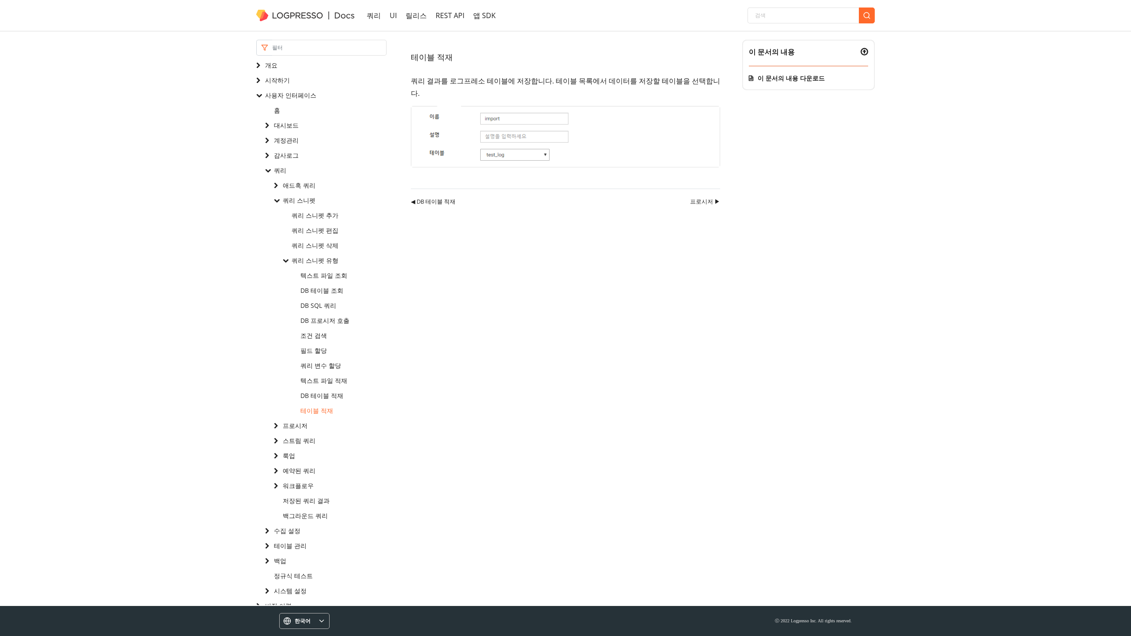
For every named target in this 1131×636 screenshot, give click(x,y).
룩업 (289, 455)
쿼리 (374, 15)
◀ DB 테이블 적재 (433, 201)
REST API (450, 15)
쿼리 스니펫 (299, 200)
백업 (280, 560)
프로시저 (295, 425)
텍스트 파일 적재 (323, 380)
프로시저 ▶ (705, 201)
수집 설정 (287, 530)
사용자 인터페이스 (290, 95)
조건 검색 (313, 335)
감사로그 (286, 155)
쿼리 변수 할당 (320, 365)
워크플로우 (298, 485)
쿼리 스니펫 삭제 (315, 245)
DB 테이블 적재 (321, 395)
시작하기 (277, 80)
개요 (271, 65)
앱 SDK (484, 15)
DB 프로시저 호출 (324, 320)
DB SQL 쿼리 (318, 305)
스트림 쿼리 (299, 440)
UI (393, 15)
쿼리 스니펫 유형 (315, 260)
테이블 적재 (316, 410)
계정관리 (286, 140)
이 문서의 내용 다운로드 (791, 78)
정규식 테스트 (293, 576)
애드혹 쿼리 (299, 185)
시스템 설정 (290, 591)
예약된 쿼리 (299, 470)
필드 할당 (313, 350)
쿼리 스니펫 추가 (315, 215)
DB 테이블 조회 (321, 290)
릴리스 (416, 15)
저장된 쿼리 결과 (306, 500)
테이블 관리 (290, 545)
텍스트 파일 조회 (323, 275)
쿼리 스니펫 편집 (315, 230)
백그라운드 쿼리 (305, 515)
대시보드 (286, 125)
